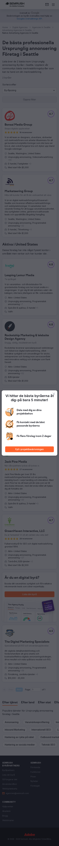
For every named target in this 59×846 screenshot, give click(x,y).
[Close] (53, 393)
